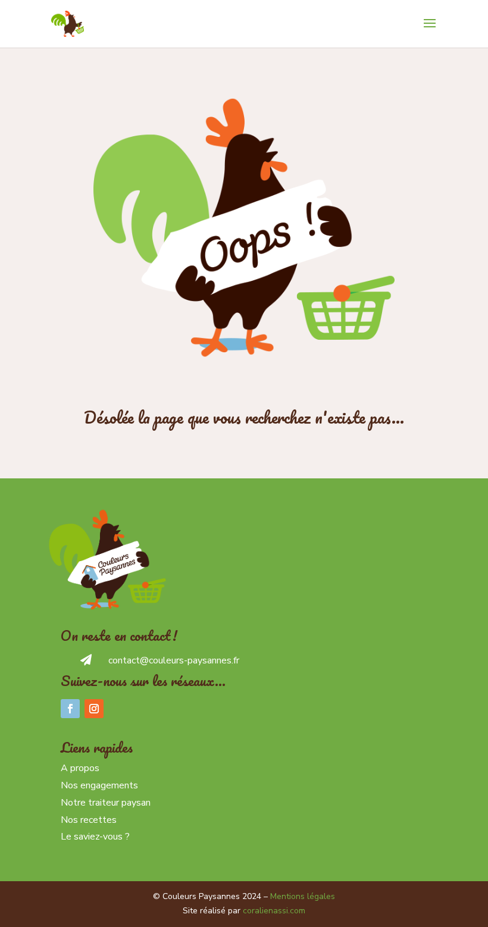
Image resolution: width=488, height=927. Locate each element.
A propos (80, 768)
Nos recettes (89, 819)
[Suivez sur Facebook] (70, 708)
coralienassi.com (274, 910)
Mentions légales (302, 896)
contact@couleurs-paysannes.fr (173, 660)
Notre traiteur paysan (106, 802)
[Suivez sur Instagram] (94, 708)
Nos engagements (99, 785)
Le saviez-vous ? (95, 836)
